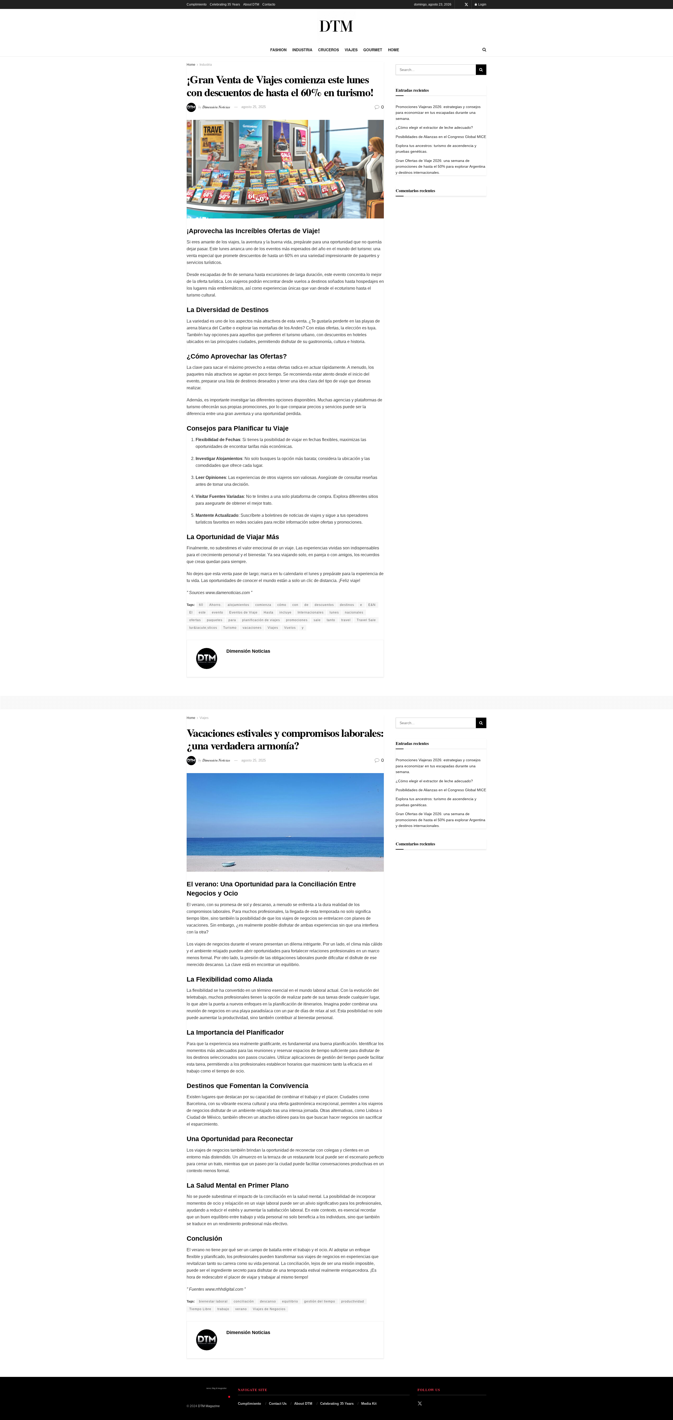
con (295, 605)
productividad (352, 1301)
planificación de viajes (261, 620)
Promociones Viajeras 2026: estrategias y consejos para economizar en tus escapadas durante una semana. (438, 113)
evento (217, 612)
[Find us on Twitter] (466, 4)
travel (346, 620)
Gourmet (372, 49)
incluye (285, 612)
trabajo (223, 1309)
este (202, 612)
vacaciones (252, 628)
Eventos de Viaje (243, 612)
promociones (297, 620)
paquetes (214, 620)
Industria (302, 49)
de (306, 605)
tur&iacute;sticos (203, 628)
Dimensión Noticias (216, 106)
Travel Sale (366, 620)
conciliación (244, 1301)
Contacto (268, 4)
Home (393, 49)
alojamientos (238, 605)
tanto (331, 620)
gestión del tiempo (319, 1301)
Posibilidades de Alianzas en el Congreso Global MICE (441, 137)
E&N (372, 605)
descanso (268, 1301)
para (232, 620)
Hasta (268, 612)
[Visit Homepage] (336, 26)
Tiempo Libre (200, 1309)
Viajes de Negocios (269, 1309)
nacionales (354, 612)
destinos (347, 605)
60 (201, 605)
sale (317, 620)
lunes (334, 612)
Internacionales (311, 612)
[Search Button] (484, 49)
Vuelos (290, 628)
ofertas (195, 620)
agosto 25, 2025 (253, 107)
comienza (263, 605)
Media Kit (368, 1404)
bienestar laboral (213, 1301)
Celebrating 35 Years (225, 4)
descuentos (324, 605)
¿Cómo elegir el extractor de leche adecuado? (435, 127)
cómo (281, 605)
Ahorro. (215, 605)
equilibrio (290, 1301)
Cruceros (328, 49)
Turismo (230, 628)
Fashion (278, 49)
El (191, 612)
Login (481, 4)
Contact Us (278, 1404)
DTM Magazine (209, 1406)
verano (241, 1309)
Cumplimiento (197, 4)
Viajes (351, 49)
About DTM (251, 4)
